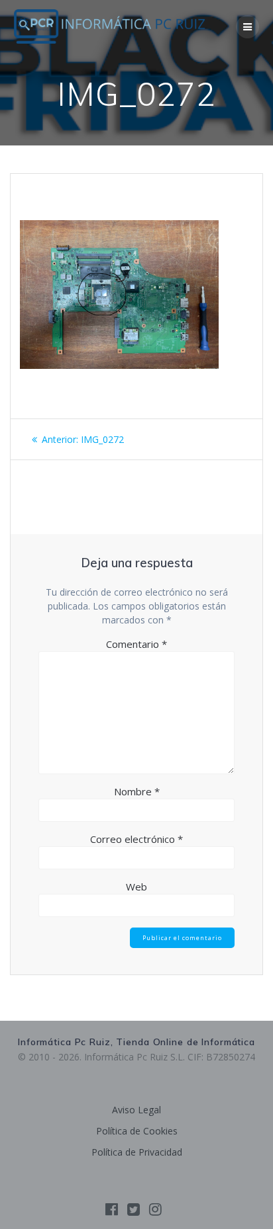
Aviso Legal (136, 1109)
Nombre (137, 791)
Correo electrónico (136, 839)
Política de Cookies (137, 1131)
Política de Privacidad (136, 1152)
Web (136, 886)
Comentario (136, 644)
